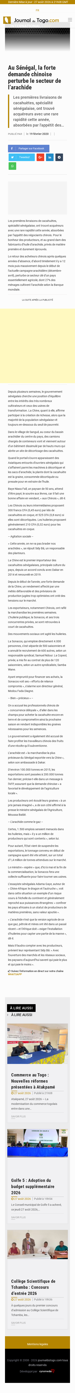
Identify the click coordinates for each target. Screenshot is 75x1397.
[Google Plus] (40, 157)
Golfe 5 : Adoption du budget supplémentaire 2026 (33, 1186)
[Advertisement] (37, 346)
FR (37, 10)
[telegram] (59, 157)
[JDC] (31, 19)
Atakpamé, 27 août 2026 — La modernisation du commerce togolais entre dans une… (34, 1104)
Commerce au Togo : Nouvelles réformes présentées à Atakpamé (33, 1081)
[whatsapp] (12, 166)
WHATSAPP (15, 974)
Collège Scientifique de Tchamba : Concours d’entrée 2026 (33, 1287)
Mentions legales (37, 1344)
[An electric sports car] (37, 1044)
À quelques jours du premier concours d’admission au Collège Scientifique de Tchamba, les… (34, 1310)
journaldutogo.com (50, 1360)
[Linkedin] (50, 157)
